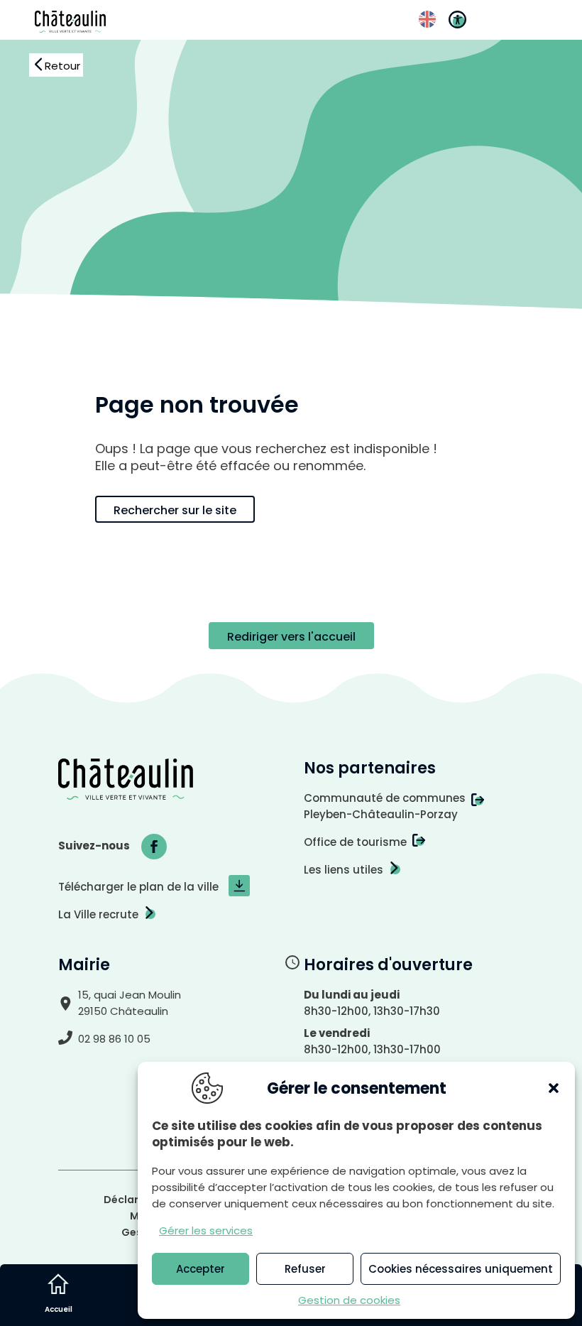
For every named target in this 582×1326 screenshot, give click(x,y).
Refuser (305, 1268)
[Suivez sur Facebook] (154, 846)
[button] (554, 1088)
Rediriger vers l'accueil (291, 637)
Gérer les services (206, 1230)
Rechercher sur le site (175, 510)
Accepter (200, 1268)
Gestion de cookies (349, 1300)
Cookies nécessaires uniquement (460, 1268)
